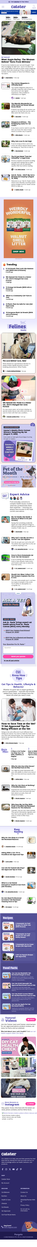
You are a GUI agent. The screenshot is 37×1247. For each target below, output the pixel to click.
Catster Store (5, 1179)
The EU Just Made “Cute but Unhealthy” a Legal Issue (21, 157)
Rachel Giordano (10, 877)
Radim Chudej (19, 190)
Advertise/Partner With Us (28, 1200)
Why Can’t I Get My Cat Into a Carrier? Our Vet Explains (22, 539)
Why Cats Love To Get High (21, 141)
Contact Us (24, 1192)
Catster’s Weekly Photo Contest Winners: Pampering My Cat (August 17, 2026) (17, 432)
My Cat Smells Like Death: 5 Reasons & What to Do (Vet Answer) (21, 518)
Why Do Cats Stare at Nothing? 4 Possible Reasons (23, 786)
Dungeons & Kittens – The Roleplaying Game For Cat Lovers (21, 123)
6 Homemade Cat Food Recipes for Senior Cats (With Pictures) (23, 925)
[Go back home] (18, 8)
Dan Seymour (19, 151)
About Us (23, 1196)
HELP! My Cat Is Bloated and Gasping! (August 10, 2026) (19, 638)
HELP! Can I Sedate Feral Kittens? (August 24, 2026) (18, 631)
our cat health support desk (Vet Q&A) (18, 1032)
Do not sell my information (25, 1210)
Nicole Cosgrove (20, 798)
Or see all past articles (11, 661)
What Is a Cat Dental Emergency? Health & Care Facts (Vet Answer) (13, 885)
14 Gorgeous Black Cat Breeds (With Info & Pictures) (19, 313)
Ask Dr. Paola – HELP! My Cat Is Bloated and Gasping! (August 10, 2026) (23, 176)
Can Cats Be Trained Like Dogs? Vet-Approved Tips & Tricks (13, 869)
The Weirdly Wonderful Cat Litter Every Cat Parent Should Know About (22, 105)
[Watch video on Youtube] (18, 1046)
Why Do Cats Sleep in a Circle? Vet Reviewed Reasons (12, 839)
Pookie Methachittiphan (14, 371)
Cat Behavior (5, 1192)
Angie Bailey (9, 78)
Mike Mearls (19, 135)
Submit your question (18, 656)
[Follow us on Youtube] (13, 1170)
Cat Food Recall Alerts (8, 1215)
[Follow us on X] (10, 1170)
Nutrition (4, 1196)
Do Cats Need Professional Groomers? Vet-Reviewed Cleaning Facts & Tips (11, 900)
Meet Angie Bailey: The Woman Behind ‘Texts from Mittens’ (17, 60)
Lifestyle (4, 1203)
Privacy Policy (25, 1205)
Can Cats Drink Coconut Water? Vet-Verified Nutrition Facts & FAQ (23, 995)
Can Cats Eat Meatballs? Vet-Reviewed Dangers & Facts (21, 974)
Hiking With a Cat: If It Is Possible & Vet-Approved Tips (12, 854)
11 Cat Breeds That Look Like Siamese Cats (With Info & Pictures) (19, 269)
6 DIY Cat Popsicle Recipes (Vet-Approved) (24, 956)
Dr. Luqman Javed (20, 568)
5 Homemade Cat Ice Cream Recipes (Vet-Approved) (24, 945)
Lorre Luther (9, 862)
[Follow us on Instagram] (6, 1170)
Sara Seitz (18, 117)
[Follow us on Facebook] (2, 1170)
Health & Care (5, 1200)
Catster (18, 98)
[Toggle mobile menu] (3, 8)
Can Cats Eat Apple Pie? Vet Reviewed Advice (21, 1005)
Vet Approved (5, 1211)
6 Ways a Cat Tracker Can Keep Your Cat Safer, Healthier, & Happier (18, 753)
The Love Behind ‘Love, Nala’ (14, 361)
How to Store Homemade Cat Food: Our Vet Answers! (22, 556)
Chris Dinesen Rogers (12, 743)
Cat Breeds (5, 1207)
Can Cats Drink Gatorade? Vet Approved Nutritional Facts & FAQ (23, 984)
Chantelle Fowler (10, 846)
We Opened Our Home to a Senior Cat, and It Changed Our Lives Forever (18, 279)
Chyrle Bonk (19, 532)
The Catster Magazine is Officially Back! (20, 84)
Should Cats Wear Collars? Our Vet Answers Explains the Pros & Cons (22, 576)
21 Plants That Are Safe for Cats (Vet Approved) (19, 305)
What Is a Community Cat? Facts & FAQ (18, 297)
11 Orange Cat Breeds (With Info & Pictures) (18, 288)
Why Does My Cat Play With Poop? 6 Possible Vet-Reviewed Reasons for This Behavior (23, 806)
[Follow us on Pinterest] (21, 1170)
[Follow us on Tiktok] (17, 1170)
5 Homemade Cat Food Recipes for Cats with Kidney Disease (23, 935)
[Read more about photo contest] (18, 450)
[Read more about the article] (18, 38)
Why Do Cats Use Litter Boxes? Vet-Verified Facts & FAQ (22, 767)
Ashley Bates (19, 779)
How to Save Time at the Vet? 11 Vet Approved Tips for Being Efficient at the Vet (18, 726)
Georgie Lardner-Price (13, 417)
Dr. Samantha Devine (22, 549)
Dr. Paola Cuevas (20, 169)
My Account (5, 1183)
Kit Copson (9, 907)
